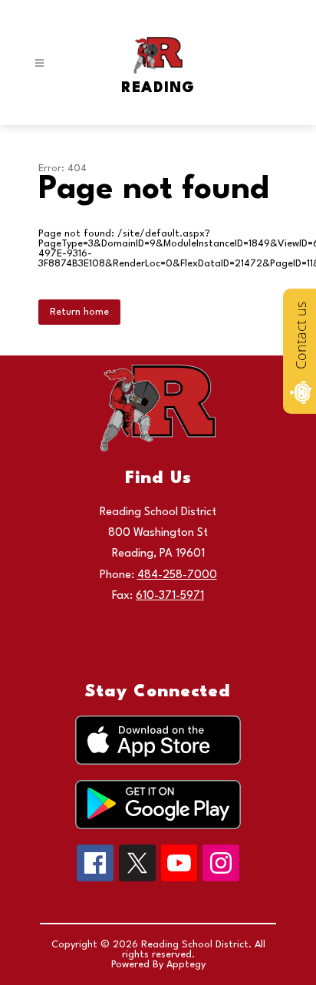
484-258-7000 (177, 575)
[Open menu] (39, 63)
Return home (79, 312)
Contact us (300, 335)
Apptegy (186, 965)
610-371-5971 (170, 596)
